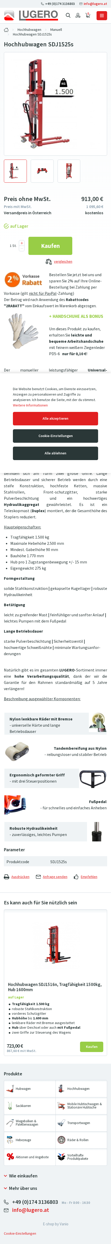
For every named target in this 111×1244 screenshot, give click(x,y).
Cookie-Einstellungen (55, 435)
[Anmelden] (78, 15)
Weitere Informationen (30, 405)
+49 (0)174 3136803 (60, 4)
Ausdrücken (20, 876)
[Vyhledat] (68, 15)
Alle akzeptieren (55, 418)
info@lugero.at (95, 4)
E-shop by (55, 1224)
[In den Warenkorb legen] (50, 246)
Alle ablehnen (55, 453)
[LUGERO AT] (6, 29)
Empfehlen (89, 876)
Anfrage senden (55, 876)
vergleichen (63, 261)
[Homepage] (31, 15)
